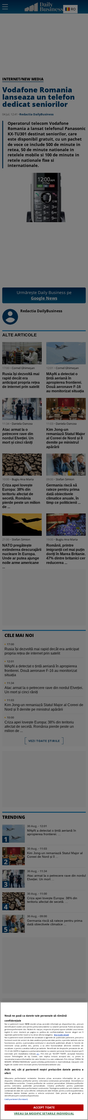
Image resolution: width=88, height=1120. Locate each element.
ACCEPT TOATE (44, 1107)
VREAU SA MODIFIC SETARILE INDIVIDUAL (44, 1113)
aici (38, 1053)
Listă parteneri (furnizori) (16, 1099)
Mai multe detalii (61, 1034)
